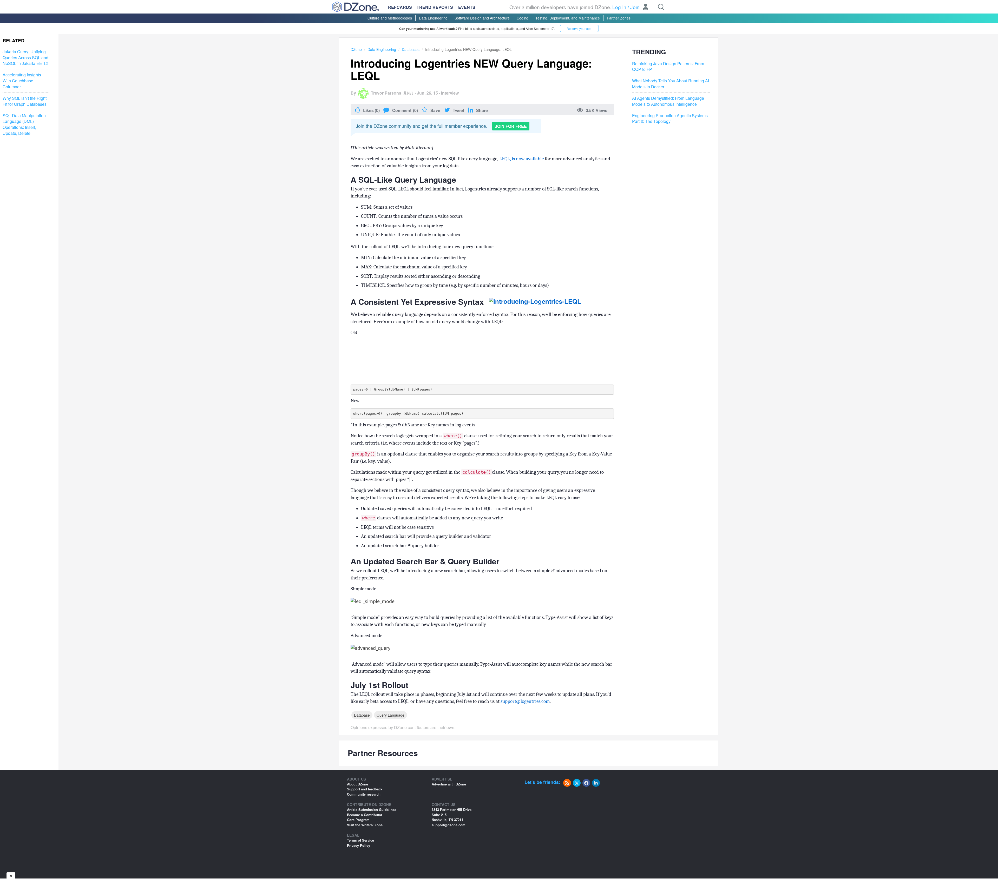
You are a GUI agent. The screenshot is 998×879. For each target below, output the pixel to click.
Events (466, 7)
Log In (619, 6)
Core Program (358, 819)
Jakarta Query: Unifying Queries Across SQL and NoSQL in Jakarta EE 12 (25, 58)
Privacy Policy (358, 845)
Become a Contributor (364, 814)
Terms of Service (360, 840)
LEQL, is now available (521, 159)
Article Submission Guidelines (371, 809)
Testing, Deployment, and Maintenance (567, 18)
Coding (522, 18)
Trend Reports (435, 7)
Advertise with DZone (449, 784)
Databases (410, 49)
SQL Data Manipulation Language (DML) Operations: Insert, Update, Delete (24, 124)
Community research (363, 794)
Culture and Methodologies (389, 18)
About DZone (357, 784)
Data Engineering (433, 18)
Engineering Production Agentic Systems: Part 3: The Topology (670, 118)
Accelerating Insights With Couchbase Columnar (22, 81)
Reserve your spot (579, 28)
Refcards (400, 7)
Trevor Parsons (386, 93)
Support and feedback (364, 789)
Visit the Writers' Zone (365, 824)
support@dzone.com (448, 824)
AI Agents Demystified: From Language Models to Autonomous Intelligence (668, 101)
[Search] (661, 6)
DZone (356, 49)
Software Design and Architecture (482, 18)
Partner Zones (619, 18)
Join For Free (511, 126)
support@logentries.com (525, 701)
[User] (645, 7)
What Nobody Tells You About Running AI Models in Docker (670, 84)
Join (635, 6)
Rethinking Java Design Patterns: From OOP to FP (668, 66)
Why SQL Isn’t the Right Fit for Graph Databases (25, 101)
